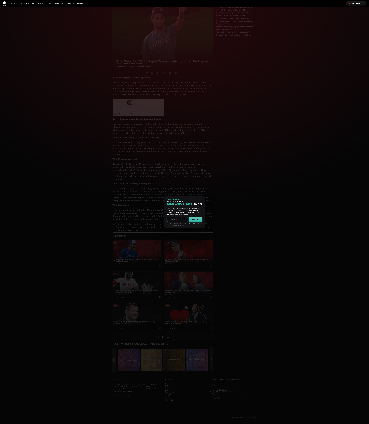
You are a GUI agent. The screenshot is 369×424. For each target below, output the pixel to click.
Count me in (195, 219)
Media (70, 3)
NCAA (40, 3)
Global (48, 3)
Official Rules (191, 223)
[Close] (202, 198)
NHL (32, 3)
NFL (12, 3)
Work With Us (357, 3)
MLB (26, 3)
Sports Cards (60, 3)
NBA (19, 3)
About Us (79, 3)
